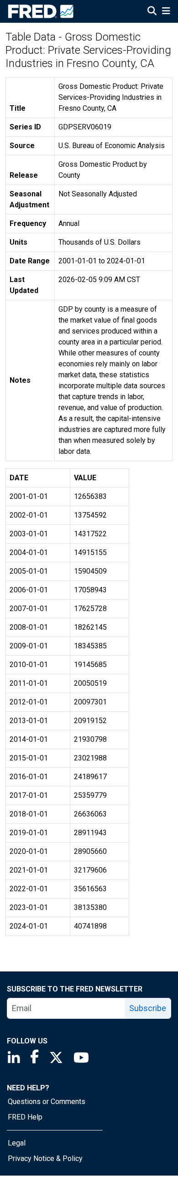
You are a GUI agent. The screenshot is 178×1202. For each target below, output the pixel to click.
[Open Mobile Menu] (165, 11)
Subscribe (147, 1008)
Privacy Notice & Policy (45, 1158)
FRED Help (25, 1117)
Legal (17, 1143)
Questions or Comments (46, 1101)
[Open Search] (152, 11)
